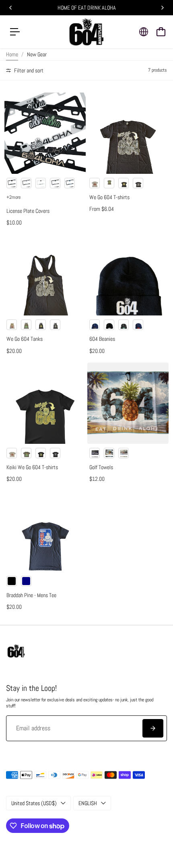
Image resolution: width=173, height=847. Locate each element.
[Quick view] (78, 100)
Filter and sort (28, 70)
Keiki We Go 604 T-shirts (32, 467)
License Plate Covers (27, 210)
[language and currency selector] (144, 32)
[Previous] (11, 7)
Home (12, 54)
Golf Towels (101, 467)
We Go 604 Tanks (24, 338)
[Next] (162, 7)
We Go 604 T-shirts (109, 197)
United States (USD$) (34, 803)
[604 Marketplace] (86, 31)
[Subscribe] (152, 728)
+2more (13, 197)
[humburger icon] (15, 32)
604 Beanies (102, 338)
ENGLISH (87, 803)
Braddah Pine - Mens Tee (31, 595)
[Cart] (161, 32)
